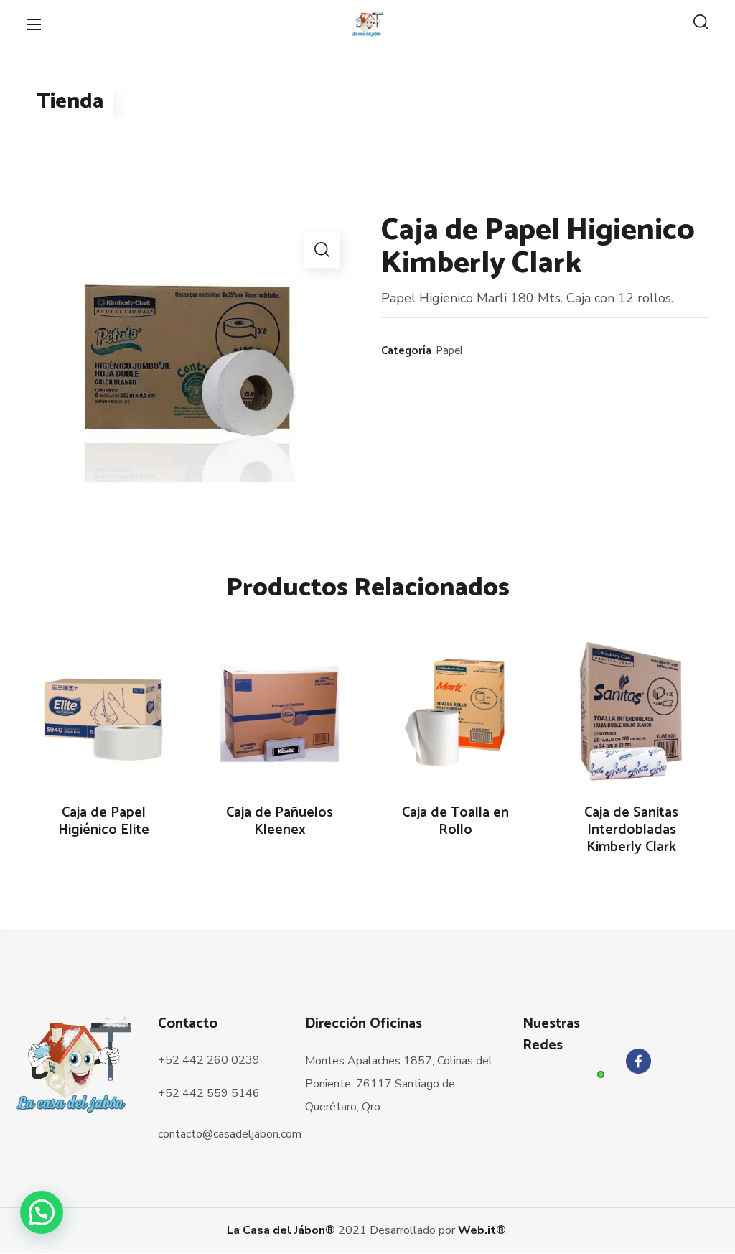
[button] (700, 23)
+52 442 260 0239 (209, 1060)
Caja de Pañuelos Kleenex (279, 821)
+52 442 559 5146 (209, 1093)
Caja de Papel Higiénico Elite (103, 821)
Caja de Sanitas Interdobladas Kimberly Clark (631, 830)
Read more (111, 713)
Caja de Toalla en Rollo (455, 821)
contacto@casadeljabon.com (229, 1134)
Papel (449, 351)
